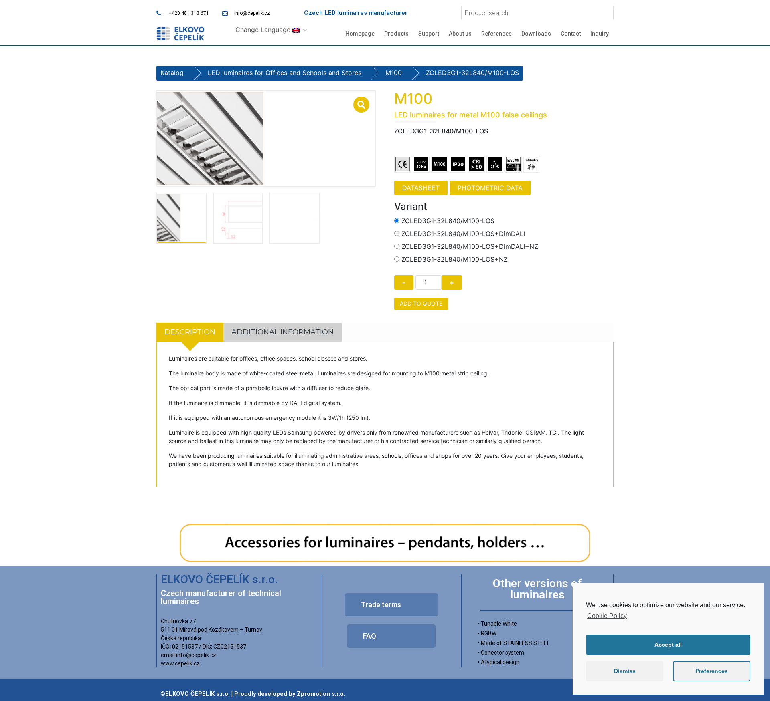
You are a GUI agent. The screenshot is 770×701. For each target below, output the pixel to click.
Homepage (360, 33)
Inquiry (599, 33)
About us (460, 33)
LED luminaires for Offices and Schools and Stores (284, 72)
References (496, 33)
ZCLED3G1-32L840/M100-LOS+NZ (454, 259)
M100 (393, 72)
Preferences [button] (711, 671)
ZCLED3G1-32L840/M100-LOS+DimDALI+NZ (469, 246)
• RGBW (487, 633)
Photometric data (490, 188)
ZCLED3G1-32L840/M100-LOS (447, 221)
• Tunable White (497, 623)
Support (428, 33)
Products (396, 33)
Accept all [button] (668, 644)
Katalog (172, 72)
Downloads (536, 33)
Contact (571, 33)
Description (189, 332)
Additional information (282, 332)
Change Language (263, 30)
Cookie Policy (607, 615)
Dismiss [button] (625, 671)
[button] (391, 604)
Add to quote (421, 303)
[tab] (189, 332)
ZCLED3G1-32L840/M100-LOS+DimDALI (463, 234)
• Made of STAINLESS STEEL (514, 643)
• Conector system (501, 652)
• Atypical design (498, 662)
